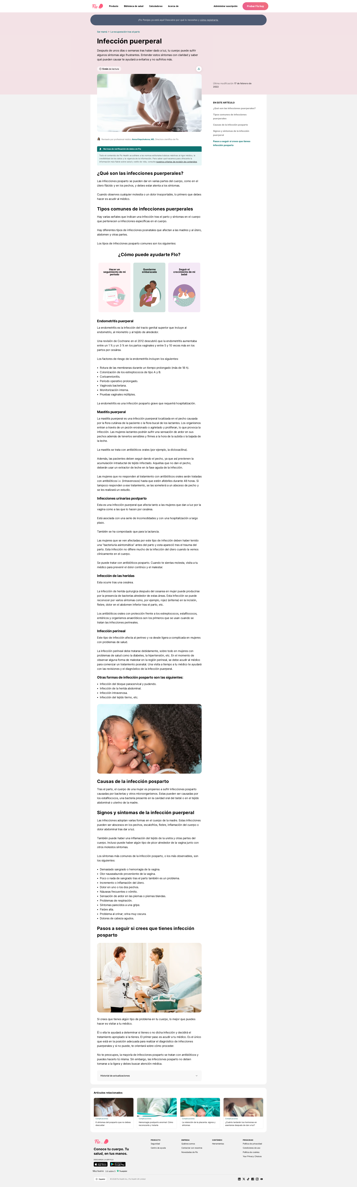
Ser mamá (102, 31)
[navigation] (113, 6)
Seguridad (155, 1143)
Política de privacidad (252, 1143)
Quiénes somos (188, 1143)
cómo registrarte (209, 20)
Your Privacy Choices (252, 1156)
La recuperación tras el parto (125, 31)
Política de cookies (251, 1152)
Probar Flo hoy (255, 6)
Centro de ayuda (158, 1148)
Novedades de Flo (189, 1152)
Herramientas (218, 1143)
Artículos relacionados (108, 1092)
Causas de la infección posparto (230, 124)
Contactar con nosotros (191, 1148)
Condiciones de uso (251, 1148)
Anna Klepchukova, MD (143, 139)
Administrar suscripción (225, 6)
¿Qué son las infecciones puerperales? (234, 108)
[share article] (199, 69)
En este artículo (224, 102)
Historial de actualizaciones (115, 1075)
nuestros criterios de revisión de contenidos (176, 161)
